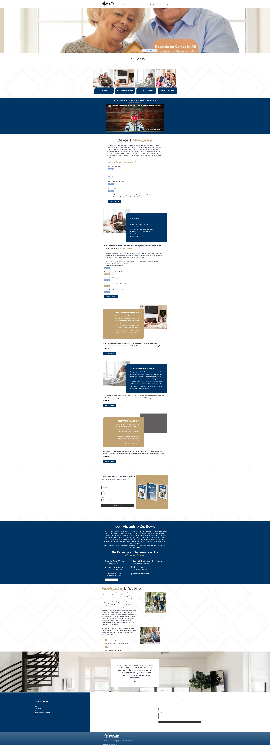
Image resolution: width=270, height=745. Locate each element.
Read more (111, 169)
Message (161, 712)
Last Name (183, 700)
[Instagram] (35, 715)
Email (102, 491)
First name (103, 485)
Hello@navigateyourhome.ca (42, 712)
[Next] (264, 672)
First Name (160, 700)
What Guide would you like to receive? (109, 497)
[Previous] (5, 672)
